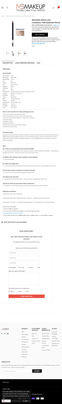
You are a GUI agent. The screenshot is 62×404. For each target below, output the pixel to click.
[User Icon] (53, 7)
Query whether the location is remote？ (13, 213)
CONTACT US (56, 25)
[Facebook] (1, 333)
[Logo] (31, 7)
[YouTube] (7, 333)
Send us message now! (38, 43)
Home (3, 16)
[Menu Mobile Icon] (2, 8)
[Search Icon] (7, 7)
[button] (6, 401)
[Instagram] (4, 333)
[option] (16, 33)
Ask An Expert (21, 222)
